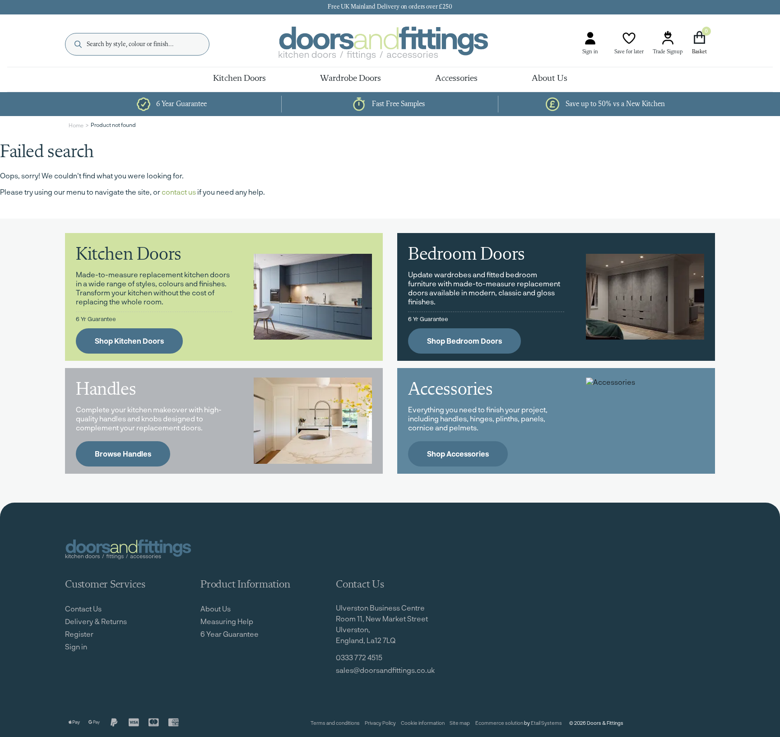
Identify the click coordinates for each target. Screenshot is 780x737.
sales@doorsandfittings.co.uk (385, 670)
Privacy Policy (380, 723)
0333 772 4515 (359, 657)
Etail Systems (546, 723)
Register (79, 634)
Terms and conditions (335, 723)
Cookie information (423, 723)
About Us (549, 78)
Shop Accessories (458, 453)
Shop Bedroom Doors (464, 340)
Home (76, 125)
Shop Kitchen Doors (129, 340)
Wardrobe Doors (350, 78)
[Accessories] (645, 421)
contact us (179, 191)
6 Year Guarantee (229, 634)
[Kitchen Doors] (313, 297)
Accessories (456, 78)
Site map (460, 723)
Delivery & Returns (96, 621)
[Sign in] (590, 38)
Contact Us (83, 608)
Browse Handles (123, 453)
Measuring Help (226, 621)
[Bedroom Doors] (645, 297)
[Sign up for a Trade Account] (667, 38)
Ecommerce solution (499, 723)
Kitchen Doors (239, 78)
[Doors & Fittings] (390, 44)
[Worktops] (313, 421)
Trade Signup (667, 52)
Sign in (590, 52)
